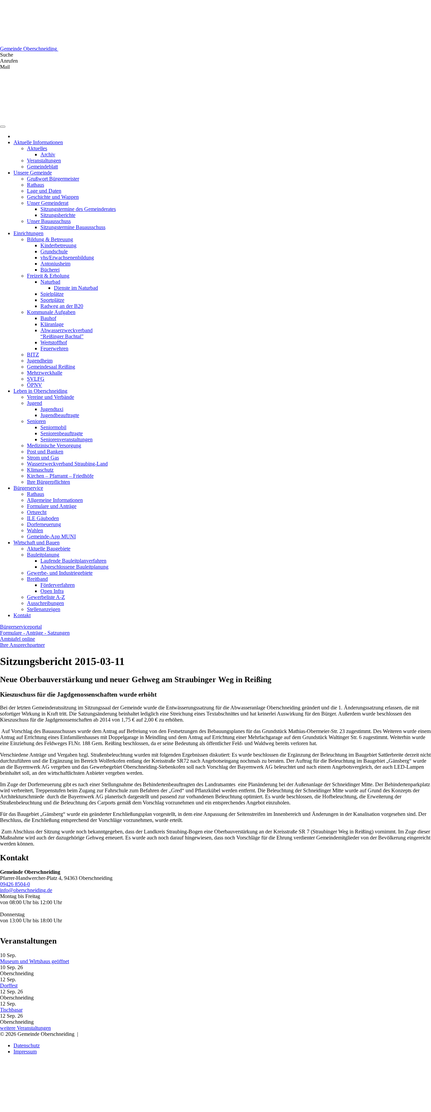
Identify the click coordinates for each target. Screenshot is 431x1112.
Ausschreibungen (45, 603)
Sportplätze (52, 300)
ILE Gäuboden (43, 518)
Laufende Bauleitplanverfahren (73, 561)
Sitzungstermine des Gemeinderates (78, 209)
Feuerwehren (54, 348)
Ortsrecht (36, 512)
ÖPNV (34, 385)
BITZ (33, 354)
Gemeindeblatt (42, 166)
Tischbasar (11, 1010)
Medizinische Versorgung (54, 445)
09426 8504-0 (15, 884)
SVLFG (35, 379)
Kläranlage (52, 324)
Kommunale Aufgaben (51, 312)
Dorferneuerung (44, 524)
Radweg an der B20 (61, 306)
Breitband (37, 579)
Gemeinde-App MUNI (51, 536)
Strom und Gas (43, 457)
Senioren (36, 421)
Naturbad (50, 282)
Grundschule (54, 251)
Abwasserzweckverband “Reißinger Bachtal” (66, 333)
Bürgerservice (28, 488)
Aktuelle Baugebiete (48, 548)
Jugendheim (40, 360)
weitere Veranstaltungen (25, 1028)
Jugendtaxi (51, 409)
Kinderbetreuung (58, 245)
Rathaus (35, 185)
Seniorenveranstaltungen (66, 439)
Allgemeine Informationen (55, 500)
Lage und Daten (44, 191)
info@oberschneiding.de (26, 890)
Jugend (34, 403)
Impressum (25, 1051)
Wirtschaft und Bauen (36, 542)
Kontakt (22, 615)
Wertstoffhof (53, 342)
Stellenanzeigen (43, 609)
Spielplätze (52, 294)
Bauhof (48, 318)
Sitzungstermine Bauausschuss (72, 227)
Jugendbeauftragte (59, 415)
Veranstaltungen (44, 160)
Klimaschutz (40, 470)
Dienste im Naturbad (76, 288)
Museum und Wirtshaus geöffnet (34, 961)
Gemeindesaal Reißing (51, 367)
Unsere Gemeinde (32, 173)
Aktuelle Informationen (38, 142)
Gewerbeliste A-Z (46, 597)
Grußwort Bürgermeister (53, 179)
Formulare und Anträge (51, 506)
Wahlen (35, 530)
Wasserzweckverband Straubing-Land (67, 464)
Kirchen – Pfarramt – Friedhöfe (60, 476)
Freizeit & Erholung (48, 276)
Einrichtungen (28, 233)
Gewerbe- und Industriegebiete (60, 573)
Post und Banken (45, 451)
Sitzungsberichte (57, 215)
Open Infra (52, 591)
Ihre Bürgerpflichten (48, 482)
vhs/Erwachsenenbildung (67, 257)
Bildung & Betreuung (50, 239)
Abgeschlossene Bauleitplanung (74, 567)
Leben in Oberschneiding (40, 391)
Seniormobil (53, 427)
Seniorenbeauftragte (61, 433)
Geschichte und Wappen (53, 197)
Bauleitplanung (43, 555)
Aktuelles (37, 148)
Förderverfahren (57, 585)
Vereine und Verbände (50, 397)
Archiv (47, 154)
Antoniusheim (55, 263)
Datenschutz (26, 1045)
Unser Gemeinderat (47, 203)
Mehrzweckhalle (44, 373)
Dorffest (9, 985)
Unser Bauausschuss (49, 221)
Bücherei (50, 270)
